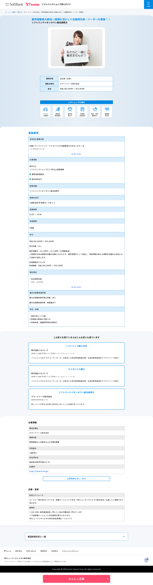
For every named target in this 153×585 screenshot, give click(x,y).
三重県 (13, 12)
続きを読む (77, 154)
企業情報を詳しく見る (76, 478)
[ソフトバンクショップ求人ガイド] (38, 5)
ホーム (7, 12)
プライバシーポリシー (70, 551)
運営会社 (18, 551)
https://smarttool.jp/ (38, 471)
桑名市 (20, 12)
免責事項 (54, 551)
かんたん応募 (76, 578)
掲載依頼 (43, 551)
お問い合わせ (31, 551)
